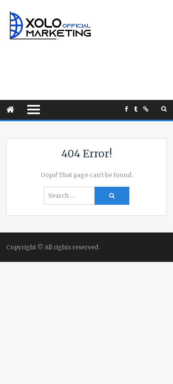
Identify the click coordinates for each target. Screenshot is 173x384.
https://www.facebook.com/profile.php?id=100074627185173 (126, 109)
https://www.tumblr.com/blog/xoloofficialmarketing (135, 109)
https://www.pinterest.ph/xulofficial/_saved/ (146, 109)
